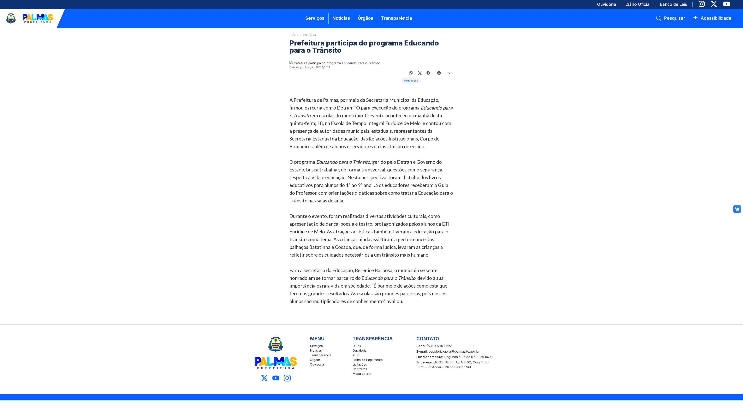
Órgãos (315, 360)
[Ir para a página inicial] (29, 18)
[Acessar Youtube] (276, 378)
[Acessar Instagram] (287, 378)
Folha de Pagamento (368, 360)
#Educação (411, 80)
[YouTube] (726, 4)
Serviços (316, 346)
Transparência (320, 355)
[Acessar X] (264, 378)
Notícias (316, 350)
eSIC (356, 355)
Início (294, 35)
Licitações (360, 364)
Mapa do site (362, 374)
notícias (309, 35)
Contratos (360, 369)
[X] (714, 4)
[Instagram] (701, 4)
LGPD (357, 346)
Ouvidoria (317, 364)
